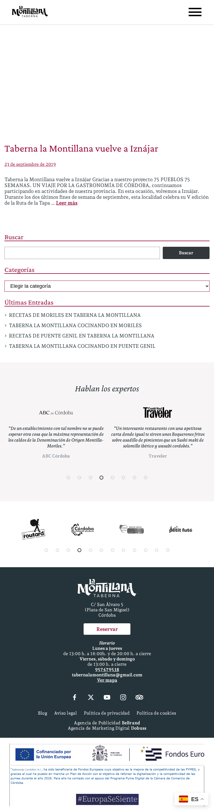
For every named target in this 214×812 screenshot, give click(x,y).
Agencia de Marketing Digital (107, 728)
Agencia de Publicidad (107, 722)
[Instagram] (123, 697)
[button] (68, 478)
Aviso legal (65, 713)
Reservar (107, 629)
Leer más (66, 203)
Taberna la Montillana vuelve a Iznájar (81, 148)
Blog (42, 713)
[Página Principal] (30, 12)
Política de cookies (156, 713)
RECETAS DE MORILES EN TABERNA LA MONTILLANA (75, 315)
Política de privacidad (107, 713)
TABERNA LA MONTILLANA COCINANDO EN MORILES (75, 325)
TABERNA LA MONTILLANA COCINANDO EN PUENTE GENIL (82, 346)
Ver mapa (107, 680)
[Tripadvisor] (139, 697)
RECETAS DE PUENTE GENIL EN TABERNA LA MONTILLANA (81, 336)
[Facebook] (74, 697)
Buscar (13, 237)
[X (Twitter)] (91, 697)
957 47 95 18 (107, 669)
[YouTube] (107, 697)
